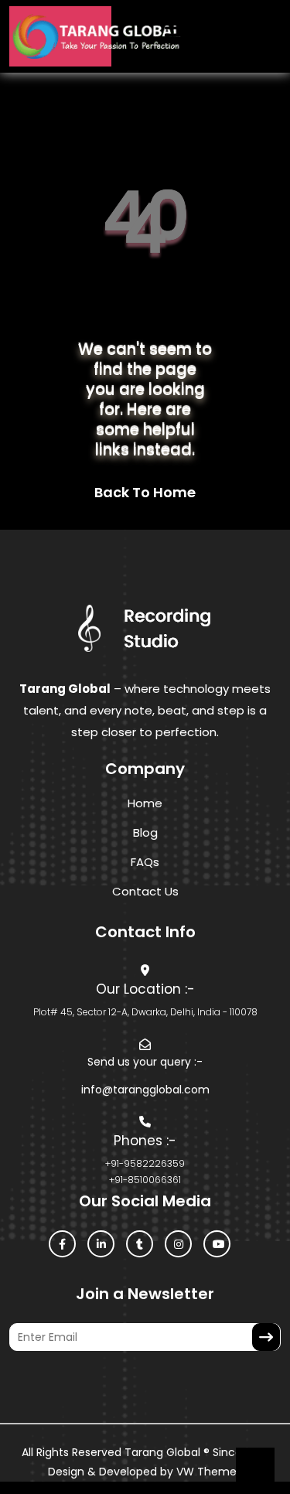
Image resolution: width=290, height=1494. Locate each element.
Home (145, 803)
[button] (157, 36)
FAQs (145, 862)
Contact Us (145, 891)
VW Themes (207, 1471)
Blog (145, 832)
